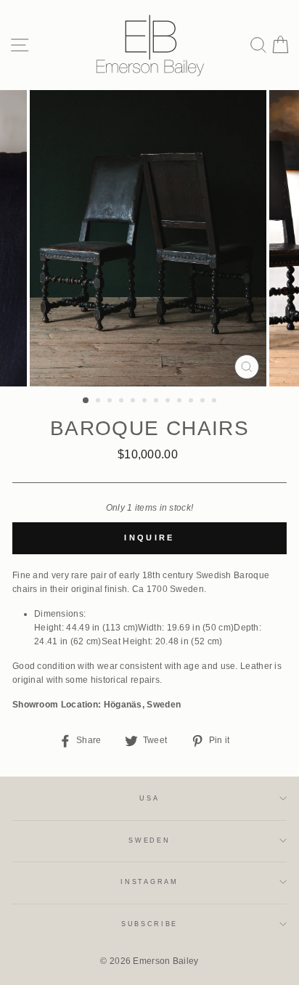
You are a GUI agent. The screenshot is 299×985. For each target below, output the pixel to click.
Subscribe (149, 924)
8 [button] (169, 401)
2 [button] (99, 401)
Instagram (149, 881)
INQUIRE (149, 537)
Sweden (149, 840)
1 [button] (86, 401)
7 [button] (157, 401)
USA (149, 798)
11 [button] (204, 401)
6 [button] (146, 401)
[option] (149, 238)
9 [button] (180, 401)
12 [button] (215, 401)
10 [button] (192, 401)
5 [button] (134, 401)
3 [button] (111, 401)
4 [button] (122, 401)
